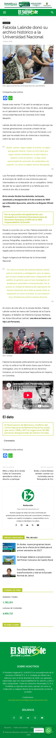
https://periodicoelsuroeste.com (28, 509)
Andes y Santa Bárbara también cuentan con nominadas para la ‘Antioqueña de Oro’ (43, 475)
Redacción (28, 505)
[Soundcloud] (28, 525)
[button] (4, 12)
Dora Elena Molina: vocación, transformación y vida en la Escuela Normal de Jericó (34, 572)
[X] (33, 525)
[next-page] (8, 582)
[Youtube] (39, 525)
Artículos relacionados (13, 537)
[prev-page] (4, 582)
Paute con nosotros (21, 727)
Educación (6, 23)
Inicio (5, 19)
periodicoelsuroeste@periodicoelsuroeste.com (28, 700)
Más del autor (32, 537)
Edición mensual (37, 727)
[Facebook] (17, 525)
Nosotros (7, 727)
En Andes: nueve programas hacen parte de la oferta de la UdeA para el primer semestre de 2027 (34, 547)
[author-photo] (28, 502)
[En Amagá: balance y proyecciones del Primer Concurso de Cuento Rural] (9, 560)
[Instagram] (22, 525)
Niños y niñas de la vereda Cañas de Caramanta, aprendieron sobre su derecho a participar (14, 475)
